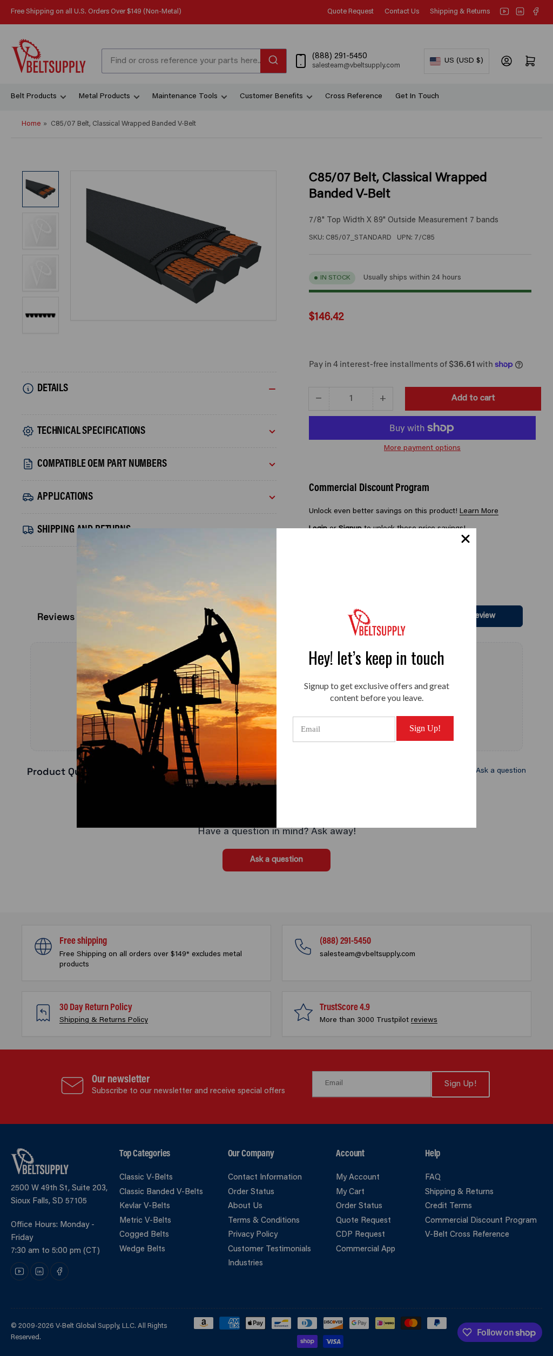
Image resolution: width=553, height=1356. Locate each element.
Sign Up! (425, 728)
